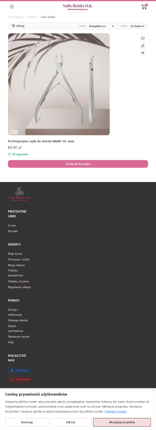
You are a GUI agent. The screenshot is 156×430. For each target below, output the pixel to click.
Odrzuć (71, 422)
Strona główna (16, 17)
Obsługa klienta (18, 320)
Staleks (32, 17)
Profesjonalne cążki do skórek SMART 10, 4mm (41, 141)
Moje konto (15, 253)
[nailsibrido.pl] (78, 6)
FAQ (11, 342)
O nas (12, 225)
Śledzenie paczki (18, 336)
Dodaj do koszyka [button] (78, 164)
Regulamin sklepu (19, 287)
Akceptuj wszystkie (122, 422)
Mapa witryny (16, 265)
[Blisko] (153, 390)
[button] (143, 38)
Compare (143, 45)
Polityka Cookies (116, 411)
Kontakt (13, 231)
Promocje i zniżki (18, 259)
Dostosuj (26, 422)
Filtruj (20, 26)
